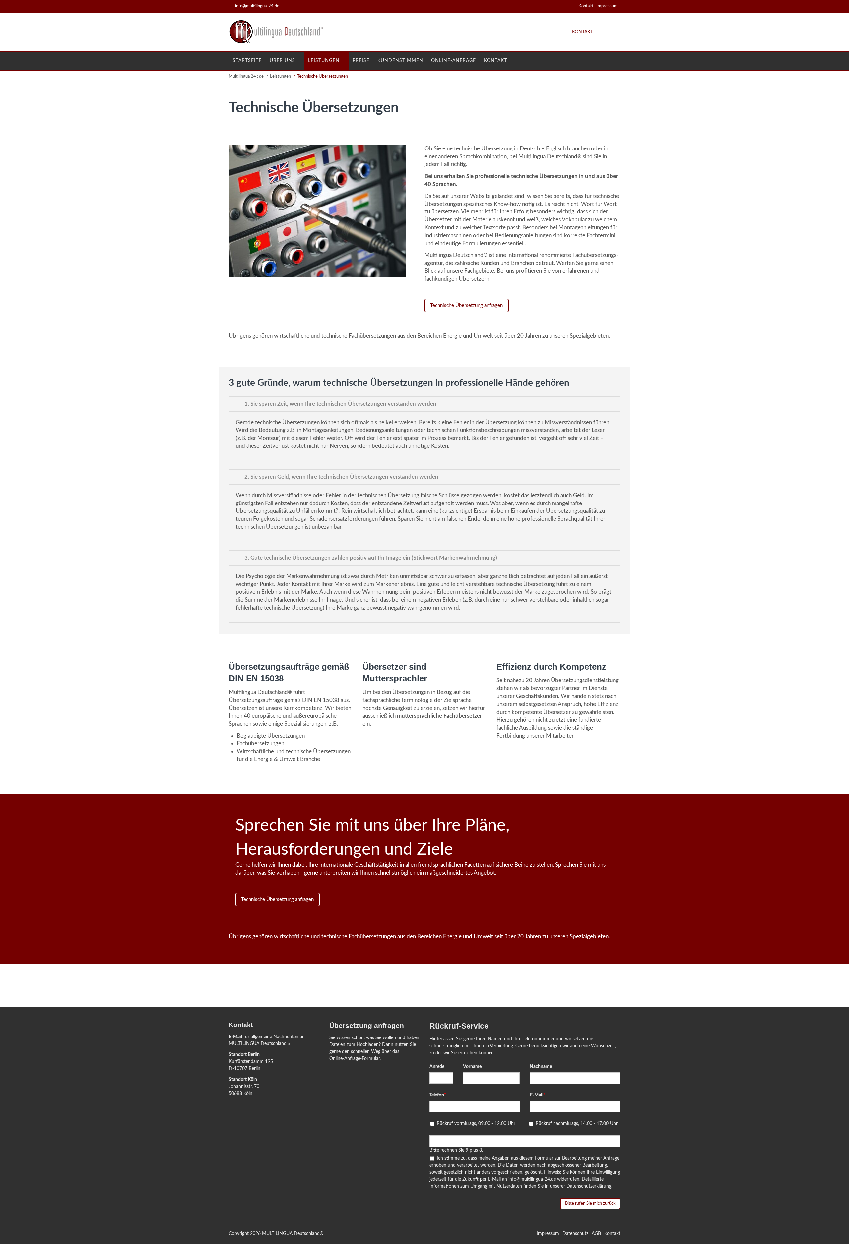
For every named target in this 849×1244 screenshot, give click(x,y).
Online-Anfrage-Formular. (355, 1058)
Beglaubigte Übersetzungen (271, 736)
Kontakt (586, 6)
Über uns (282, 60)
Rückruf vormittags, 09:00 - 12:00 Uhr (476, 1123)
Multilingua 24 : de (246, 76)
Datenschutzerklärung (588, 1186)
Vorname (472, 1066)
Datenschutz (575, 1233)
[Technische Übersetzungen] (317, 275)
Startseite (247, 60)
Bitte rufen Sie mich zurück (590, 1203)
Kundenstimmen (400, 60)
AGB (596, 1233)
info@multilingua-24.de (257, 6)
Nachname (541, 1066)
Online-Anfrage (453, 60)
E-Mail (235, 1037)
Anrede (436, 1066)
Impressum (607, 6)
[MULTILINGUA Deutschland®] (280, 42)
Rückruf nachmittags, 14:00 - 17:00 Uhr (577, 1123)
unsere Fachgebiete (470, 271)
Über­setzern (474, 279)
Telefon (440, 1095)
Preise (361, 60)
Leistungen (324, 60)
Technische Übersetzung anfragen (466, 305)
